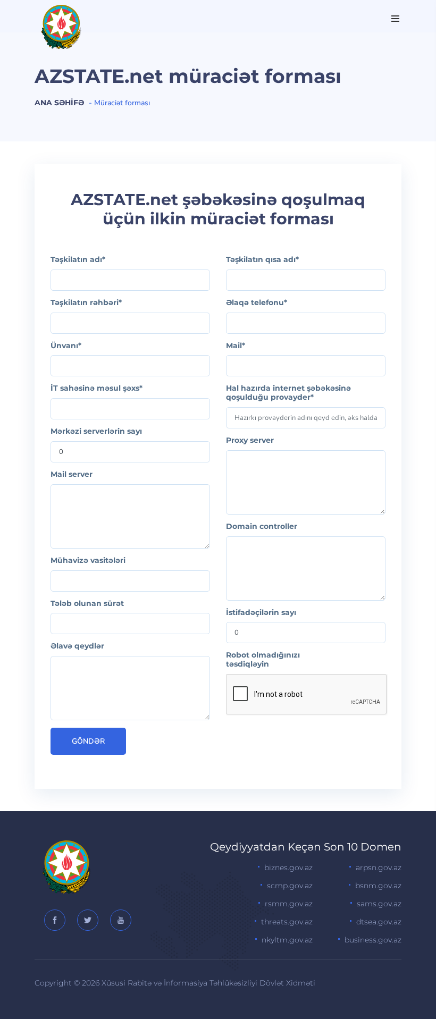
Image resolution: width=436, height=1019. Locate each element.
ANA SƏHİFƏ (59, 102)
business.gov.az (373, 940)
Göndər (88, 741)
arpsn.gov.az (378, 867)
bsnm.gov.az (378, 885)
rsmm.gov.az (289, 903)
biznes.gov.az (288, 867)
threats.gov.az (287, 922)
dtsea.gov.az (378, 922)
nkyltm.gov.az (287, 940)
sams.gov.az (379, 903)
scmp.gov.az (290, 885)
